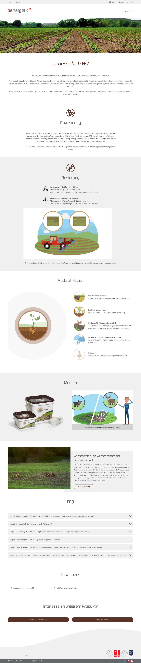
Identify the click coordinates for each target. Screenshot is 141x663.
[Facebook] (124, 660)
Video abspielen (102, 410)
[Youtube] (128, 660)
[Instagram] (132, 660)
